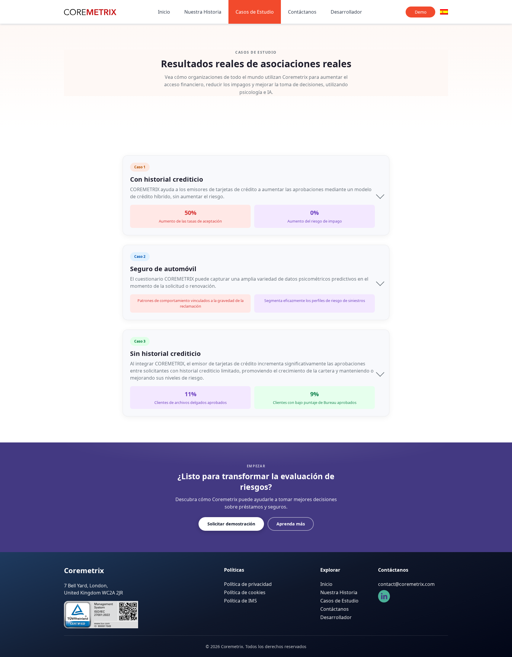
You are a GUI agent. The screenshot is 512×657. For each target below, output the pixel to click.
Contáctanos (302, 12)
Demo (420, 12)
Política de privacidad (248, 584)
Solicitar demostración (231, 524)
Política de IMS (240, 600)
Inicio (164, 12)
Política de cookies (244, 592)
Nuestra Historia (202, 12)
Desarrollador (346, 12)
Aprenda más (290, 524)
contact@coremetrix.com (406, 584)
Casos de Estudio (255, 12)
